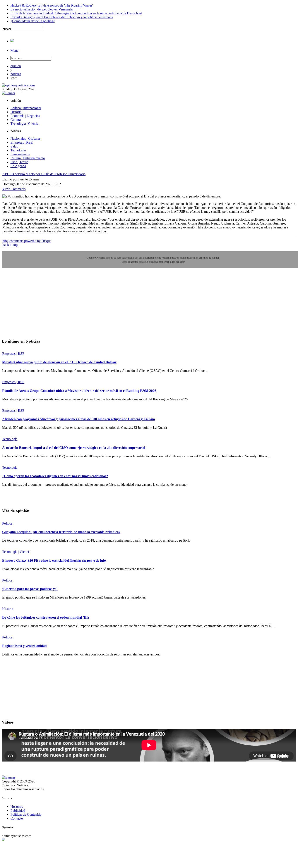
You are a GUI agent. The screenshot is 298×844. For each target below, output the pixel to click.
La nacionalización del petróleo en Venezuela (41, 9)
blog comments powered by (26, 241)
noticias (15, 74)
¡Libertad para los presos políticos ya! (30, 589)
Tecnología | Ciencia (16, 552)
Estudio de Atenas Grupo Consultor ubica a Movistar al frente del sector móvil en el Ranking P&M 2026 (79, 391)
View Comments (14, 189)
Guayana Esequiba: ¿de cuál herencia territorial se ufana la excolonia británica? (61, 532)
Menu (14, 50)
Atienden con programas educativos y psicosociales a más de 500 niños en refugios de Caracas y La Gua (78, 419)
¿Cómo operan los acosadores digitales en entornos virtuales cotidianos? (55, 476)
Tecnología (9, 439)
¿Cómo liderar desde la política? (32, 21)
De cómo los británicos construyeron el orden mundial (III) (45, 617)
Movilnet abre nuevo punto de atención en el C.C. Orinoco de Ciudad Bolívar (59, 362)
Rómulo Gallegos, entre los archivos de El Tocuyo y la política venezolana (61, 17)
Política (7, 523)
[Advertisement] (34, 306)
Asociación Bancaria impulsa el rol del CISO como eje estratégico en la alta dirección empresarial (73, 447)
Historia (7, 609)
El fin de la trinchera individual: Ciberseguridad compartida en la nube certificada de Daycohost (76, 13)
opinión (15, 66)
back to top (10, 245)
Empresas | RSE (13, 353)
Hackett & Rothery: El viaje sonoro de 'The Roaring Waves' (51, 5)
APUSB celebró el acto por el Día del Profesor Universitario (44, 174)
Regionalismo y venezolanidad (24, 646)
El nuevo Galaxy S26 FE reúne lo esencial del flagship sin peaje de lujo (54, 560)
